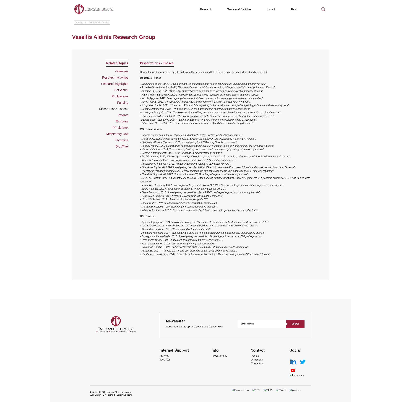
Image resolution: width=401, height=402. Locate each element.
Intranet (164, 355)
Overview (121, 71)
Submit (295, 323)
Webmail (165, 359)
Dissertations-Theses (113, 108)
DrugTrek (121, 146)
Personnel (121, 90)
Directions (257, 359)
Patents (123, 115)
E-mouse (122, 121)
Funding (122, 102)
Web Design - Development (102, 395)
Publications (120, 96)
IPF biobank (120, 127)
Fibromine (121, 140)
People (255, 355)
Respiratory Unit (117, 133)
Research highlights (114, 83)
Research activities (115, 77)
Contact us (257, 363)
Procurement (219, 355)
